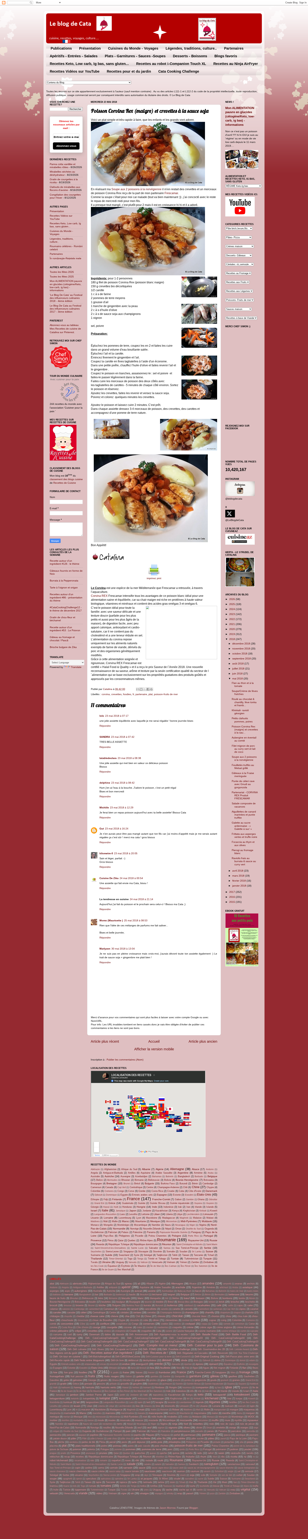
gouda (213, 1380)
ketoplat (104, 1398)
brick (221, 1301)
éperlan (188, 1364)
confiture (105, 1323)
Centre (149, 1187)
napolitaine (73, 1423)
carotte (57, 1312)
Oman (178, 1228)
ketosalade (125, 1398)
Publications (61, 48)
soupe (53, 1478)
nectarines (107, 1424)
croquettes (146, 1331)
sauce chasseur (57, 1471)
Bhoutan (125, 1180)
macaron (85, 1409)
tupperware (80, 1489)
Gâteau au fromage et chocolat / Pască (62, 639)
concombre (67, 1323)
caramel (254, 1309)
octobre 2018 (240, 653)
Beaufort (144, 1295)
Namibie (156, 1225)
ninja (174, 1423)
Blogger (193, 1507)
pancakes (236, 1431)
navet (95, 1424)
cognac (212, 1320)
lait (78, 1402)
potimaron (221, 1449)
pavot (223, 1438)
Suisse (209, 1251)
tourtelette (204, 1486)
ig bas (218, 1387)
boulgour (120, 1301)
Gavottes (54, 1380)
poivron (77, 1449)
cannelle (188, 1309)
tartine (161, 1482)
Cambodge (208, 1183)
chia (127, 1316)
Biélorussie (154, 1180)
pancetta (251, 1431)
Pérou (110, 1240)
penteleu (74, 1442)
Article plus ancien (203, 1041)
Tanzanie (198, 1255)
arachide (180, 1287)
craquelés (177, 1327)
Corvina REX (99, 595)
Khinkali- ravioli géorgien (240, 712)
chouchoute (67, 1320)
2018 (232, 639)
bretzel (212, 1302)
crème (190, 1327)
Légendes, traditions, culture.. (191, 48)
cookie (164, 1323)
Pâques (150, 1434)
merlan (66, 1417)
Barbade (199, 1176)
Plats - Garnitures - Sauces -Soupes (135, 56)
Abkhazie (95, 1169)
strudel (177, 1478)
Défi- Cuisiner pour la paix (205, 1345)
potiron (234, 1449)
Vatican (144, 1262)
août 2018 (238, 663)
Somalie (170, 1251)
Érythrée (125, 1266)
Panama (151, 1232)
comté (53, 1323)
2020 (232, 629)
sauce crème (98, 1471)
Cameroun (96, 1187)
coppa (204, 1324)
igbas (228, 1387)
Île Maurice (140, 1266)
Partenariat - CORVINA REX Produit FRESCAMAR (245, 795)
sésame (79, 1475)
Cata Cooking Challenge (178, 71)
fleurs (255, 1367)
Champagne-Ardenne (168, 1187)
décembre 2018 (241, 643)
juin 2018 (237, 673)
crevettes (116, 694)
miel (145, 1416)
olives (186, 1427)
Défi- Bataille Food (206, 1334)
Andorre (210, 1169)
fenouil (143, 1368)
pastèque (240, 1435)
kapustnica (158, 1395)
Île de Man (155, 1266)
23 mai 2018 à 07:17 (117, 715)
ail (139, 1283)
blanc (141, 1298)
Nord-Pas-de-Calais (60, 1427)
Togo (129, 1258)
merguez (250, 1413)
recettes (80, 1456)
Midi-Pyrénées (189, 1221)
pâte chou (126, 1438)
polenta (91, 1449)
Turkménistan (191, 1258)
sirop (137, 1475)
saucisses (149, 1471)
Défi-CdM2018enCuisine (127, 1356)
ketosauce (143, 1399)
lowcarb (242, 1406)
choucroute (83, 1320)
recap (67, 1456)
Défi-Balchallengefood (99, 1356)
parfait (177, 1435)
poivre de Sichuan (59, 1449)
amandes (208, 1283)
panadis (199, 1431)
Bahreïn (169, 1176)
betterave (234, 1294)
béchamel (157, 1294)
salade (131, 1464)
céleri (84, 1312)
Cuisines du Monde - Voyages (133, 48)
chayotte (68, 1316)
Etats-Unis (204, 1194)
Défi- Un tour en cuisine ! (67, 1356)
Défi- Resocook (220, 1353)
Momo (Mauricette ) (111, 920)
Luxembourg (125, 1217)
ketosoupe (158, 1398)
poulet (247, 1449)
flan (244, 1367)
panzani (71, 1435)
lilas (138, 1406)
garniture (195, 1376)
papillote (94, 1435)
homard (147, 1387)
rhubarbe (190, 1456)
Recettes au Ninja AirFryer (235, 64)
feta (152, 1367)
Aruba (211, 1173)
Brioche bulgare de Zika (63, 647)
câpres (242, 1309)
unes (146, 1490)
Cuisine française (185, 1331)
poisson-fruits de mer (166, 694)
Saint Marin (211, 1244)
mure (227, 1420)
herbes (135, 1387)
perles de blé (88, 1442)
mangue (234, 1409)
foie (55, 1372)
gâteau (214, 1376)
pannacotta (55, 1435)
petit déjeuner (138, 1442)
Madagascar (168, 1217)
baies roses (252, 1291)
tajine (98, 1482)
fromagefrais (57, 1376)
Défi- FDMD (149, 1349)
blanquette (155, 1298)
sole (203, 1475)
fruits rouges (111, 1376)
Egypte (124, 1194)
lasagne (159, 1402)
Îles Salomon (201, 1266)
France (133, 1198)
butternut (172, 1305)
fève (178, 1367)
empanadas (90, 1364)
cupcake (254, 1331)
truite (55, 1489)
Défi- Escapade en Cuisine (123, 1349)
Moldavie (207, 1221)
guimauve (167, 1384)
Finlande (117, 1199)
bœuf (187, 1298)
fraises (139, 1372)
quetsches (140, 1453)
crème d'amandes (246, 1327)
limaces (148, 1406)
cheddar (80, 1316)
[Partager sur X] (144, 689)
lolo (101, 715)
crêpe (78, 1330)
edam (252, 1360)
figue (195, 1367)
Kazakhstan (161, 1210)
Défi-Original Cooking (207, 1356)
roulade (149, 1460)
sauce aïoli (178, 1468)
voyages (159, 1493)
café (219, 1305)
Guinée (141, 1203)
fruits (91, 1376)
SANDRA (104, 736)
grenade (88, 1383)
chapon (237, 1313)
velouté (54, 1493)
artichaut (224, 1287)
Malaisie (197, 1217)
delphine (104, 782)
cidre (145, 1320)
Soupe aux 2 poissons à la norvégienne (136, 189)
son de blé (227, 1475)
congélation (122, 1324)
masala (141, 1413)
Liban (157, 1214)
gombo (187, 1380)
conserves (149, 1323)
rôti (137, 1460)
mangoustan (220, 1410)
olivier (199, 1427)
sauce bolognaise (246, 1468)
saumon (181, 1471)
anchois (251, 1283)
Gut (101, 828)
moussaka (125, 1420)
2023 (232, 614)
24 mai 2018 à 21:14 (141, 899)
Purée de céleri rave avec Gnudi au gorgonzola (243, 784)
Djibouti (98, 1195)
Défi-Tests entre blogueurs (89, 1360)
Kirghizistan (189, 1210)
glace (164, 1380)
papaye (82, 1435)
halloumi (65, 1387)
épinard (213, 1364)
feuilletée (165, 1367)
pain (128, 1431)
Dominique (111, 1195)
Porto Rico (193, 1236)
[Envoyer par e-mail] (138, 689)
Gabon (178, 1199)
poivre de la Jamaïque (244, 1446)
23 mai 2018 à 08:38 (129, 758)
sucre (200, 1479)
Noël (186, 1423)
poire (104, 1445)
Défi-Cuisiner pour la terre (158, 1357)
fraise (126, 1372)
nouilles (107, 1427)
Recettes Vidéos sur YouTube (74, 71)
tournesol (180, 1486)
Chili (185, 1187)
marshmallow (127, 1413)
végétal (245, 1489)
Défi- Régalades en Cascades (192, 1353)
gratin (63, 1383)
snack (183, 1475)
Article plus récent (105, 1041)
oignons (172, 1427)
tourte (192, 1486)
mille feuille (157, 1416)
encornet (114, 1364)
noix (211, 1423)
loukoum (229, 1406)
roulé (160, 1460)
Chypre (210, 1187)
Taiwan (185, 1255)
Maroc (125, 1221)
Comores (109, 1191)
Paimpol (117, 1431)
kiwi (229, 1398)
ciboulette (134, 1320)
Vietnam (171, 1262)
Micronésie (171, 1221)
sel (238, 1471)
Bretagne (111, 1183)
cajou (240, 1305)
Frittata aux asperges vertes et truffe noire (244, 835)
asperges (54, 1291)
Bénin (195, 1183)
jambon (74, 1394)
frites (233, 1372)
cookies (177, 1324)
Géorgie (95, 1207)
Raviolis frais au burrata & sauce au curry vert (244, 861)
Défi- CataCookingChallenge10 (242, 1341)
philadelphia (174, 1442)
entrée (158, 1364)
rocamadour (80, 1460)
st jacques (146, 1478)
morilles (65, 1420)
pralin (63, 1453)
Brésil (137, 1183)
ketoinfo (75, 1399)
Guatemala (127, 1203)
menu (239, 1413)
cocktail (185, 1320)
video (99, 1493)
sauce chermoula (78, 1471)
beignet (171, 1294)
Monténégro (123, 1225)
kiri (188, 1399)
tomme (123, 1486)
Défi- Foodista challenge (176, 1349)
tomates (106, 1485)
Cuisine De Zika (109, 878)
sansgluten (211, 1464)
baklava (57, 1295)
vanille (199, 1490)
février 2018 (239, 880)
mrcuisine (203, 1420)
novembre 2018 (241, 648)
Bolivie (167, 1180)
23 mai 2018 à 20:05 (125, 853)
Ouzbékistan (97, 1232)
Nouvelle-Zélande (152, 1228)
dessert (167, 1360)
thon (224, 1482)
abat (52, 1283)
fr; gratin (115, 1372)
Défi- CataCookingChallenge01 (102, 1338)
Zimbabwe (208, 1262)
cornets (226, 1324)
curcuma (57, 1334)
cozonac (128, 1327)
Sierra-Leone (112, 1251)
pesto (124, 1442)
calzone (66, 1309)
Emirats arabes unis (142, 1194)
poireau (117, 1445)
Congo (120, 1191)
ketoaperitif (219, 1394)
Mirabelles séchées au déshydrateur (62, 173)
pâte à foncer (97, 1438)
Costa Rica (157, 1191)
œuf (149, 1427)
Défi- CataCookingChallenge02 (143, 1338)
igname (244, 1387)
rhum (203, 1456)
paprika (138, 1435)
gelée (66, 1380)
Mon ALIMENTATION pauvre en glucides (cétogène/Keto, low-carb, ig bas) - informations (66, 286)
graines (236, 1380)
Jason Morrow (167, 1507)
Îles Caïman (171, 1266)
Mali (105, 1221)
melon (215, 1413)
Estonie (177, 1194)
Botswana (209, 1180)
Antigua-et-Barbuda (113, 1172)
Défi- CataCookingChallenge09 (206, 1341)
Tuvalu (94, 1262)
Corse (131, 1191)
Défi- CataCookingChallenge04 (228, 1338)
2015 (232, 901)
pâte (73, 1438)
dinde (184, 1360)
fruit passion (77, 1376)
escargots (253, 1364)
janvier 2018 (239, 885)
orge (256, 1428)
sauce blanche (226, 1468)
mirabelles (172, 1416)
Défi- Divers (98, 1349)
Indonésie (168, 1207)
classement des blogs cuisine (66, 479)
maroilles (97, 1413)
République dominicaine (146, 1244)
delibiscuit (133, 1360)
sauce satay (115, 1471)
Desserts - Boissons (190, 56)
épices (199, 1364)
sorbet (239, 1475)
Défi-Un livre (117, 1360)
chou (228, 1316)
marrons (110, 1413)
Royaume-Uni (196, 1240)
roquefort (116, 1460)
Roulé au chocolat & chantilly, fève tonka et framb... (244, 702)
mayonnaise (200, 1413)
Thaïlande (96, 1258)
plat (150, 694)
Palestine (137, 1232)
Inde (154, 1206)
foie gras (68, 1372)
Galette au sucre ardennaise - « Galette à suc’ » (242, 825)
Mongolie (108, 1225)
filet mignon (219, 1367)
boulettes (106, 1301)
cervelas (151, 1312)
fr (133, 694)
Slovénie (157, 1251)
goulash (225, 1380)
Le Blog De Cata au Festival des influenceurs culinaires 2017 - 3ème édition (65, 308)
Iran (188, 1207)
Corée (141, 1190)
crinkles (107, 1331)
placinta (54, 1445)
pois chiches (161, 1445)
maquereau (249, 1409)
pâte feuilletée (143, 1438)
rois (92, 1460)
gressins (101, 1383)
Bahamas (156, 1176)
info (192, 1391)
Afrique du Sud (129, 1169)
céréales (124, 1312)
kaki (145, 1394)
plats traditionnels (85, 1445)
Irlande (198, 1207)
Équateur (112, 1266)
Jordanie (146, 1210)
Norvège (134, 1228)
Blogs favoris (225, 56)
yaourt (189, 1493)
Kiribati (202, 1211)
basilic (132, 1294)
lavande (172, 1402)
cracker (149, 1327)
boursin (148, 1302)
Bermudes (112, 1180)
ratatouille (236, 1453)
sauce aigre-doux (160, 1468)
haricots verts (108, 1387)
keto (200, 1394)
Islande (210, 1207)
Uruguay (120, 1262)
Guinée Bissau (157, 1203)
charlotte (249, 1312)
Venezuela (157, 1262)
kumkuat (67, 1402)
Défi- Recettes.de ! (155, 1353)
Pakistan (112, 1232)
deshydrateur (149, 1360)
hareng (77, 1387)
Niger (192, 1225)
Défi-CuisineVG (183, 1357)
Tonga (140, 1259)
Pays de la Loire (238, 1438)
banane (69, 1294)
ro (254, 1457)
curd (69, 1334)
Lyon (138, 1217)
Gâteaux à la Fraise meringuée (243, 775)
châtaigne (55, 1316)
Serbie (207, 1247)
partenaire (141, 694)
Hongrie (141, 1206)
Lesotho (133, 1214)
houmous (187, 1387)
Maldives (95, 1221)
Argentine (183, 1172)
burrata (147, 1305)
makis (153, 1410)
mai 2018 (237, 678)
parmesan (190, 1434)
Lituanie (95, 1217)
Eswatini (189, 1195)
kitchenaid (211, 1398)
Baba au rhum (184, 1291)
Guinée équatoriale (180, 1203)
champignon (192, 1312)
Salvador (153, 1248)
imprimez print (154, 578)
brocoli (53, 1305)
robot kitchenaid (59, 1460)
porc (170, 1449)
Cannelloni (203, 1309)
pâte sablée (178, 1438)
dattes (108, 1334)
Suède (108, 1255)
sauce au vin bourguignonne (201, 1468)
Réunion (166, 1244)
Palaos (125, 1232)
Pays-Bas (108, 1235)
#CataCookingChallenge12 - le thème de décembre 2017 (66, 609)
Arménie (198, 1172)
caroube (71, 1312)
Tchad (210, 1255)
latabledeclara (108, 758)
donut (242, 1360)
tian (235, 1482)
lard (148, 1402)
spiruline (119, 1479)
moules (112, 1420)
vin (132, 1493)
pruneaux (90, 1453)
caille (230, 1305)
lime (158, 1406)
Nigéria (202, 1225)
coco (196, 1320)
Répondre (105, 725)
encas (103, 1364)
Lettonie (145, 1214)
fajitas (124, 1367)
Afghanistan (110, 1169)
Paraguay (196, 1232)
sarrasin (127, 1467)
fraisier (151, 1372)
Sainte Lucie (137, 1248)
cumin (243, 1331)
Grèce (111, 1203)
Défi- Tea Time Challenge (245, 1353)
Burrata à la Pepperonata (64, 580)
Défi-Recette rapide (60, 1360)
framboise (164, 1372)
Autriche (109, 1176)
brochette (250, 1301)
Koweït (213, 1210)
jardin (122, 1395)
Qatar (121, 1240)
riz (245, 1456)
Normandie (119, 1228)
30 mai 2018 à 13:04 (123, 948)
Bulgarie (149, 1183)
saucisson (167, 1471)
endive (126, 1364)
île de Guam (108, 1270)
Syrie (136, 1255)
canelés (164, 1309)
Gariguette (180, 1376)
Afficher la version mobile (154, 1049)
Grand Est (99, 1203)
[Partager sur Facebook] (148, 689)
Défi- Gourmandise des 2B (211, 1349)
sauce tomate (132, 1471)
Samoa (166, 1248)
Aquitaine (145, 1172)
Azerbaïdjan (141, 1176)
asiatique (247, 1287)
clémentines (171, 1320)
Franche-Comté (161, 1199)
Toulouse (167, 1486)
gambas (154, 1376)
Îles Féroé (186, 1266)
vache (169, 1489)
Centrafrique (136, 1187)
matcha (172, 1413)
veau (232, 1489)
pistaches (229, 1442)
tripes (246, 1486)
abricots (77, 1283)
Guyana (198, 1203)
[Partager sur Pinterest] (151, 689)
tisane (66, 1486)
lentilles (233, 1402)
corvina (106, 694)
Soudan (183, 1251)
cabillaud (188, 1305)
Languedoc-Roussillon (105, 1214)
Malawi (210, 1217)
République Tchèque (118, 1244)
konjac (239, 1398)
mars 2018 (238, 875)
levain (77, 1405)
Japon (132, 1210)
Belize (99, 1180)
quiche (163, 1453)
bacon (198, 1291)
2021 (232, 624)
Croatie (170, 1191)
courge (96, 1327)
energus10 (142, 1364)
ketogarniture (57, 1398)
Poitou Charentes (157, 1235)
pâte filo (161, 1438)
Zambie (195, 1262)
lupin (252, 1406)
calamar (54, 1309)
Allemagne (177, 1169)
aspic (67, 1291)
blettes (175, 1298)
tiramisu (54, 1486)
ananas (238, 1283)
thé (214, 1482)
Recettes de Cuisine (64, 482)
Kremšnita (55, 1402)
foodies (127, 694)
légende (200, 1402)
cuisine (168, 1331)
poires (131, 1445)
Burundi (183, 1183)
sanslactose (233, 1464)
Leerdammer (185, 1402)
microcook (101, 1417)
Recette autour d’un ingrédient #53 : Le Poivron (65, 629)
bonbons (227, 1298)
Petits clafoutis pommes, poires (242, 720)
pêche (61, 1442)
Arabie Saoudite (163, 1172)
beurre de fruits (58, 1298)
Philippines (124, 1235)
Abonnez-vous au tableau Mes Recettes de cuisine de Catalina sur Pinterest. (65, 329)
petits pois (156, 1442)
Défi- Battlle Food (236, 1334)
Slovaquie (143, 1251)
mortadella (78, 1420)
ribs (223, 1456)
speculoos (91, 1478)
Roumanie (166, 1239)
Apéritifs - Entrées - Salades (73, 56)
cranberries (162, 1327)
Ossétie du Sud (193, 1229)
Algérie (159, 1169)
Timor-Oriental (116, 1259)
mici (90, 1417)
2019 (232, 634)
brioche (235, 1301)
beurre (249, 1294)
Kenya (175, 1210)
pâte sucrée (197, 1438)
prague (53, 1453)
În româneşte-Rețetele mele (65, 258)
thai (191, 1482)
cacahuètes (203, 1305)
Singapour (128, 1251)
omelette (220, 1427)
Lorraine (108, 1217)
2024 (232, 609)
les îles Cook (97, 1266)
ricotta (233, 1456)
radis (199, 1453)
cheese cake (97, 1316)
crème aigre (206, 1327)
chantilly (209, 1312)
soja (192, 1475)
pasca (227, 1435)
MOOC (251, 1416)
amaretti (227, 1284)
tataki (172, 1482)
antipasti (113, 1287)
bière (100, 1298)
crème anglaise (224, 1327)
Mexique (155, 1221)
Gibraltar (213, 1199)
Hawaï (106, 1207)
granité (53, 1384)
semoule (249, 1471)
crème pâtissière (59, 1330)
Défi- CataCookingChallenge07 (133, 1341)
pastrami (253, 1435)
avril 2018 (238, 870)
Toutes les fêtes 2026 (62, 271)
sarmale (114, 1467)
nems (119, 1423)
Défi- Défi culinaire (76, 1349)
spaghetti (67, 1479)
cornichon (239, 1324)
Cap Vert (121, 1187)
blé (166, 1298)
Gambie (190, 1199)
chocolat (177, 1316)
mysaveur (252, 1420)
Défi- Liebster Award (239, 1349)
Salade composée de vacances (244, 805)
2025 (232, 604)
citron (156, 1320)
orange (232, 1427)
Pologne (176, 1235)
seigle (230, 1471)
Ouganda (209, 1228)
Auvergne (125, 1176)
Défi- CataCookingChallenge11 (72, 1345)
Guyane (210, 1203)
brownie (80, 1305)
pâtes (211, 1438)
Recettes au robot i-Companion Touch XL (171, 64)
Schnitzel (219, 1471)
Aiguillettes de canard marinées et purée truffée (244, 814)
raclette (189, 1453)
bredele (159, 1301)
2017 (232, 891)
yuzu (212, 1493)
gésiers (104, 1380)
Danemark (211, 1190)
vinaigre (144, 1493)
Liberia (169, 1214)
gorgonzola (200, 1380)
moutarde (153, 1420)
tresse (216, 1486)
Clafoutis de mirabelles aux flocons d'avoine (65, 188)
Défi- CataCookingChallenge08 (170, 1341)
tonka (143, 1486)
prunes (103, 1453)
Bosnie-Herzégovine (187, 1179)
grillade (113, 1384)
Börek (252, 1298)
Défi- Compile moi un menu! (158, 1345)
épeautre (176, 1364)
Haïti (116, 1207)
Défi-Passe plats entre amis (240, 1356)
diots (196, 1360)
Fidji (106, 1199)
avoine (152, 1290)
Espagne (162, 1194)
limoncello (170, 1406)
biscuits (126, 1298)
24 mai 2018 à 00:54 (131, 878)
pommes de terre (151, 1449)
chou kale (242, 1316)
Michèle (104, 807)
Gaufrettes (249, 1376)
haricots (89, 1387)
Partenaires (233, 48)
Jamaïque (120, 1211)
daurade (120, 1334)
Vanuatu (133, 1262)
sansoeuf (250, 1464)
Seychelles (96, 1252)
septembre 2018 (241, 658)
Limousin (208, 1214)
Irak (180, 1207)
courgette (112, 1327)
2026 (232, 599)
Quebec (132, 1240)
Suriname (96, 1255)
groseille (124, 1383)
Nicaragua (180, 1225)
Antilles (132, 1172)
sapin (77, 1467)
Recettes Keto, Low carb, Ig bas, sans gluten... (89, 64)
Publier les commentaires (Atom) (125, 1059)
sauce (142, 1467)
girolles (153, 1380)
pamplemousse (182, 1431)
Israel (94, 1210)
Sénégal (148, 1255)
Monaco (95, 1225)
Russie (213, 1240)
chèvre (114, 1316)
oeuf (139, 1427)
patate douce (60, 1438)
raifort (211, 1453)
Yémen (183, 1262)
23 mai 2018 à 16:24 (116, 828)
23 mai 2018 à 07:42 (122, 736)
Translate (76, 667)
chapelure (225, 1313)
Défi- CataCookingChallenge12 (114, 1345)
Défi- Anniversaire (138, 1334)
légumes (214, 1402)
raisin (221, 1453)
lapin (140, 1402)
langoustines (92, 1402)
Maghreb (184, 1218)
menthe (226, 1413)
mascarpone (156, 1413)
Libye (179, 1214)
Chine (195, 1187)
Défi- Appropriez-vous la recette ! (171, 1334)
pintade (216, 1442)
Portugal (208, 1235)
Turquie (207, 1258)
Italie (105, 1210)
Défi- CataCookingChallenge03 (186, 1338)
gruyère (137, 1383)
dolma (217, 1360)
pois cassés (144, 1445)
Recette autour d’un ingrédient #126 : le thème (64, 562)
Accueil (154, 1041)
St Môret (163, 1478)
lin (194, 1406)
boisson (200, 1298)
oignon (161, 1428)
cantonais (217, 1309)
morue (91, 1420)
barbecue (120, 1295)
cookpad (190, 1323)
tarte (134, 1482)
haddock (254, 1384)
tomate (92, 1486)
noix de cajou (227, 1423)
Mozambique (140, 1225)
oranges (244, 1427)
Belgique (212, 1176)
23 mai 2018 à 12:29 (121, 807)
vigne (124, 1493)
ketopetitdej (89, 1398)
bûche (102, 1305)
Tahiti (175, 1255)
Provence (96, 1240)
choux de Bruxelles (102, 1320)
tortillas (154, 1486)
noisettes (198, 1423)
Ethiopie (95, 1199)
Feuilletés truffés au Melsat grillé (243, 767)
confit (92, 1323)
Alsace (195, 1169)
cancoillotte (150, 1309)
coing (223, 1320)
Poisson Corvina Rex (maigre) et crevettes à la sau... (245, 729)
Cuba (181, 1191)
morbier (53, 1420)
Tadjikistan (162, 1255)
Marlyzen (104, 948)
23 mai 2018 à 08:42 (123, 782)
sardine (88, 1467)
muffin (215, 1420)
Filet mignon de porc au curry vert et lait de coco (243, 748)
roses (128, 1460)
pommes (130, 1449)
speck (79, 1479)
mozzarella (186, 1420)
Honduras (127, 1207)
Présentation (90, 48)
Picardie (139, 1235)
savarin (207, 1471)
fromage (244, 1372)
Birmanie (139, 1180)
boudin (92, 1301)
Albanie (146, 1169)
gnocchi (176, 1380)
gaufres (233, 1376)
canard (134, 1308)
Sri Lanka (196, 1252)
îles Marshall (124, 1269)
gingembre (140, 1380)
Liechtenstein (192, 1214)
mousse (139, 1420)
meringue (54, 1416)
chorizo (215, 1316)
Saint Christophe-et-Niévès (189, 1244)
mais (142, 1409)
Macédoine (151, 1217)
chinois (161, 1316)
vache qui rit (185, 1489)
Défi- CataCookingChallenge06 (96, 1341)
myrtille (238, 1420)
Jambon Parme (94, 1394)
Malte (115, 1221)
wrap (179, 1493)
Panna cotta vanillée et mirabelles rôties (62, 166)
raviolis (250, 1453)
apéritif (125, 1287)
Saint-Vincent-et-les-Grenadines (110, 1248)
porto (182, 1449)
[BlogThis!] (141, 689)
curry (79, 1334)
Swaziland (124, 1255)
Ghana (201, 1199)
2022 (232, 619)
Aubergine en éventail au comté (244, 739)
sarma (101, 1467)
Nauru (168, 1225)
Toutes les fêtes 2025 (62, 276)
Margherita (55, 1413)
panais (210, 1431)
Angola (94, 1172)
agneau (128, 1283)
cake (250, 1305)
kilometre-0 (106, 853)
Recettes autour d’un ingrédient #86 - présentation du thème (66, 597)
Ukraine (106, 1262)
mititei (186, 1417)
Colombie (95, 1191)
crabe (139, 1327)
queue (153, 1453)
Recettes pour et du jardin (129, 71)
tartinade (147, 1482)
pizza (250, 1442)
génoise (77, 1380)
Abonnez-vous (66, 146)
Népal (168, 1228)
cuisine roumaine (207, 1331)
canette (176, 1309)
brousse (68, 1305)
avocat (138, 1290)
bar (96, 1294)
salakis (147, 1464)
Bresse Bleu (184, 1302)
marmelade (69, 1413)
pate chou (112, 1438)
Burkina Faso (168, 1183)
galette (140, 1376)
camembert (94, 1309)
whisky (170, 1493)
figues (206, 1367)
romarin (103, 1460)
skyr (146, 1475)
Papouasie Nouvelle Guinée (173, 1232)
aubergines (80, 1290)
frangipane (220, 1372)
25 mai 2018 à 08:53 (135, 920)
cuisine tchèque (229, 1331)
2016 (232, 896)
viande (83, 1493)
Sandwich (194, 1464)
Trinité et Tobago (157, 1258)
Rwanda (100, 1244)
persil (112, 1442)
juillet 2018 (238, 668)
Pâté (84, 1438)
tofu (75, 1486)
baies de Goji (236, 1291)
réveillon (160, 1457)
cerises (137, 1312)
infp (199, 1391)
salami (158, 1464)
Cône (82, 1324)
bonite (242, 1298)
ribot (215, 1457)
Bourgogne (96, 1183)
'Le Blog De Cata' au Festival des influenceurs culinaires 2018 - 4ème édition (66, 298)
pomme (118, 1449)
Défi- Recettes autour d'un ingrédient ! (108, 1353)
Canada (109, 1187)
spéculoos (106, 1479)
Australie (95, 1176)
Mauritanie (140, 1221)
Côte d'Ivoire (194, 1191)
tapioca (123, 1482)
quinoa (176, 1453)
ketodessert (242, 1394)
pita (241, 1442)
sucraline (189, 1479)
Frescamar (171, 193)
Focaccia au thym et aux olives (243, 843)
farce (133, 1368)
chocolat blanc (199, 1316)
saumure (194, 1471)
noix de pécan (247, 1423)
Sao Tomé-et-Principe (187, 1248)
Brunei (127, 1184)
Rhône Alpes (146, 1240)
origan (56, 1431)
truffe (255, 1486)
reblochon (55, 1456)
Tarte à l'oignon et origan (64, 587)
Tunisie (175, 1258)
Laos (122, 1214)
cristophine (120, 1331)
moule (101, 1420)
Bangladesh (184, 1176)
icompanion (202, 1387)
